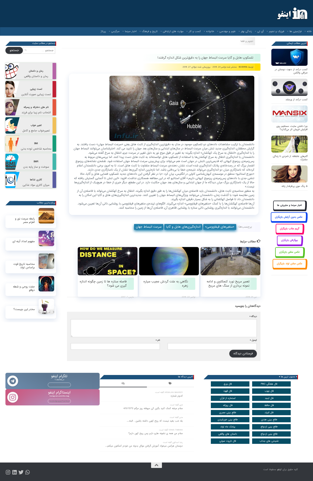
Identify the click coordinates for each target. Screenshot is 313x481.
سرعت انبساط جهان (149, 227)
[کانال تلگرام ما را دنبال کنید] (27, 472)
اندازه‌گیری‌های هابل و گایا (183, 227)
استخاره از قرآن (227, 398)
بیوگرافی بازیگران (289, 240)
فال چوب (269, 391)
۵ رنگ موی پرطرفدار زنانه (294, 186)
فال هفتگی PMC (269, 384)
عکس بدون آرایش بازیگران (288, 217)
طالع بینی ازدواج (269, 427)
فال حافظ (269, 405)
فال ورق (228, 384)
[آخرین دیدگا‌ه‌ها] (123, 383)
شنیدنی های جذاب (269, 441)
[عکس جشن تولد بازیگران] (289, 268)
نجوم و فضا (247, 41)
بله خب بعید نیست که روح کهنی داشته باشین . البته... (155, 421)
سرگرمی (115, 31)
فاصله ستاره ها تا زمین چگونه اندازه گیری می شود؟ (103, 283)
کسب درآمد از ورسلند (296, 99)
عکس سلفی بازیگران (289, 252)
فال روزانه (228, 405)
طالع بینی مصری (227, 412)
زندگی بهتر (246, 31)
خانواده (210, 31)
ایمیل (253, 340)
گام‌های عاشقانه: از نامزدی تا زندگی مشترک (290, 157)
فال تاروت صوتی (227, 441)
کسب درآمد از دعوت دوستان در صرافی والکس (291, 71)
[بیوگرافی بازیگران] (289, 244)
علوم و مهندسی (227, 31)
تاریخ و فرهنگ (150, 31)
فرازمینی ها (295, 31)
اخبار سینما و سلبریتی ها (289, 205)
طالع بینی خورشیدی (228, 420)
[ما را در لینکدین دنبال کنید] (14, 472)
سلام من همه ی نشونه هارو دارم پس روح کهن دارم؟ (155, 433)
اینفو (279, 469)
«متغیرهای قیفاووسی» (219, 227)
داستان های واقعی (227, 434)
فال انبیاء (269, 412)
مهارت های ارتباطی (173, 31)
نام (158, 340)
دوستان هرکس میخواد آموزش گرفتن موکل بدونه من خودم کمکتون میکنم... (144, 446)
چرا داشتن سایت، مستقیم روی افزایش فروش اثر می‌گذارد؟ (292, 127)
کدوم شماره (177, 396)
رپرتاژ (103, 31)
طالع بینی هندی (269, 420)
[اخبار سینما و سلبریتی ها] (289, 209)
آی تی (260, 31)
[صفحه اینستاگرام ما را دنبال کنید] (8, 472)
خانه (309, 31)
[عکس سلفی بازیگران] (289, 256)
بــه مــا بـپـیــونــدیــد (59, 384)
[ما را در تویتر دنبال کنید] (21, 472)
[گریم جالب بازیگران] (289, 233)
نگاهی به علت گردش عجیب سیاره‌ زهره (165, 283)
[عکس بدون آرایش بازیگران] (289, 221)
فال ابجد (269, 398)
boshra (243, 67)
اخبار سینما (131, 31)
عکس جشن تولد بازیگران (289, 264)
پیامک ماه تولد (227, 427)
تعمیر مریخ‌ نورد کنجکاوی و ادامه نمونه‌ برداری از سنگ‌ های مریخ (228, 283)
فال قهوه (228, 391)
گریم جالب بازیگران (289, 229)
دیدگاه (253, 316)
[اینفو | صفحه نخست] (292, 13)
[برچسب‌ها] (170, 383)
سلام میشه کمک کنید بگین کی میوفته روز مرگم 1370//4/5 (153, 408)
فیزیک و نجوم (276, 31)
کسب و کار (195, 31)
